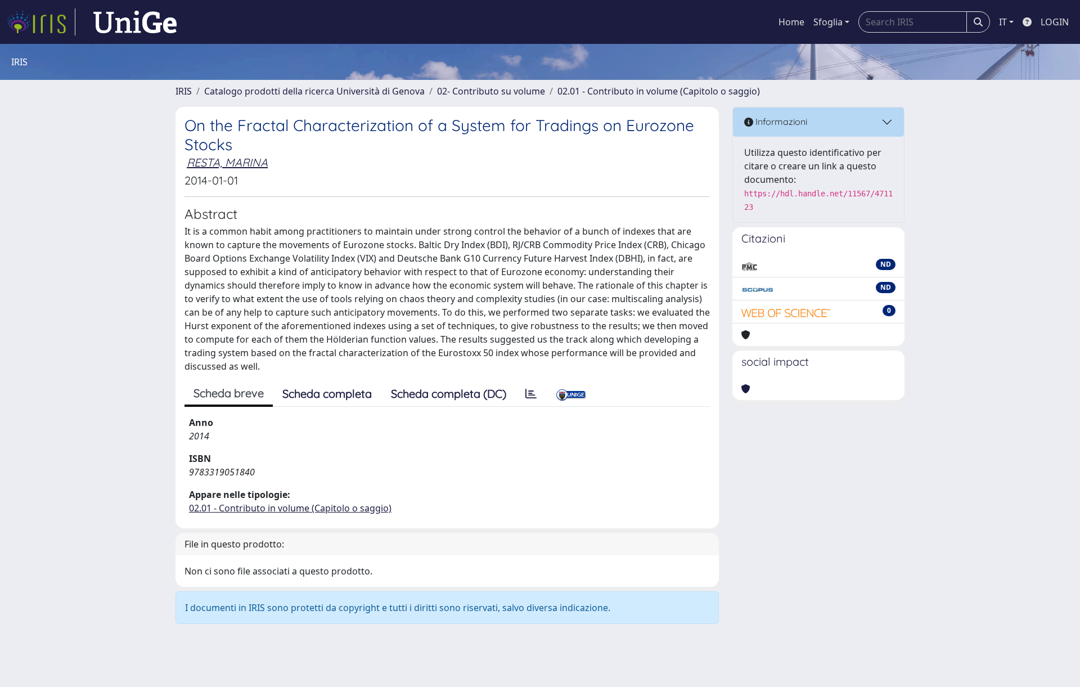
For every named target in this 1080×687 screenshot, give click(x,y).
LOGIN (1055, 22)
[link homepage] (41, 21)
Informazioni (780, 121)
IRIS (184, 91)
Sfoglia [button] (828, 22)
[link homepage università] (135, 21)
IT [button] (1003, 22)
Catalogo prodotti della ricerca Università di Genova (314, 91)
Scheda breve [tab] (229, 393)
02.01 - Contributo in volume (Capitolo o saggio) (658, 91)
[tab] (531, 394)
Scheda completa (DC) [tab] (448, 394)
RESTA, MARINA (227, 162)
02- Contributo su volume (491, 91)
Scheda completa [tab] (327, 394)
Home (791, 22)
